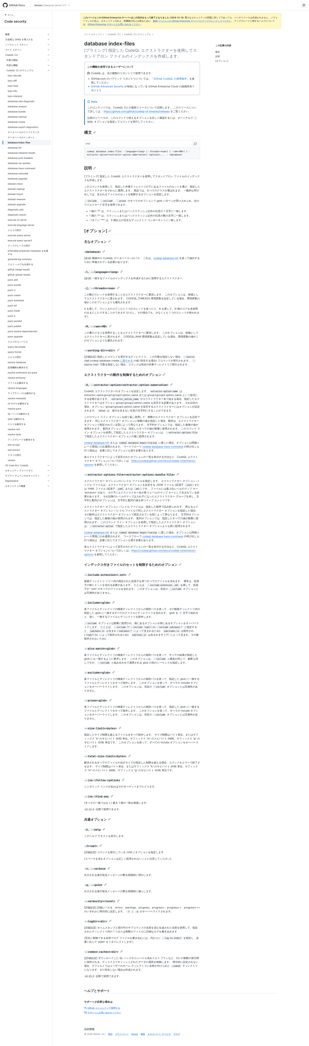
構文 (88, 132)
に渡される (126, 360)
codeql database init (165, 258)
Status (134, 1034)
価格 (142, 1034)
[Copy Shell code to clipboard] (195, 143)
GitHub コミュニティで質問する (103, 1008)
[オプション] (95, 230)
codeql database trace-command (162, 446)
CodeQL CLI (114, 34)
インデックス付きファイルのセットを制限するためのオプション (131, 565)
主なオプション (95, 242)
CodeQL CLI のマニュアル (137, 34)
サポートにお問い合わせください (104, 1012)
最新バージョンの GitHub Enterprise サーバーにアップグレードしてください (192, 20)
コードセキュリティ (94, 34)
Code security (16, 21)
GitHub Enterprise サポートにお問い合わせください (114, 24)
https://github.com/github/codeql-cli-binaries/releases (137, 111)
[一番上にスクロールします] (302, 1039)
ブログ (176, 1034)
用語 (110, 1034)
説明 (88, 168)
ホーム (11, 15)
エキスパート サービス (159, 1034)
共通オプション (95, 819)
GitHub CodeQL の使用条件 (170, 78)
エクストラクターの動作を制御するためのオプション (122, 375)
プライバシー (122, 1034)
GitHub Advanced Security (107, 86)
